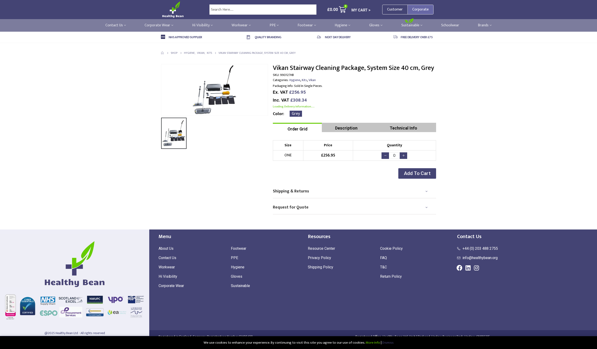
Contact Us (114, 25)
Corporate (420, 9)
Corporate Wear (158, 25)
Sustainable (410, 25)
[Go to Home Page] (162, 53)
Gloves (374, 25)
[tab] (297, 127)
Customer (395, 9)
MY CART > (361, 10)
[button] (417, 173)
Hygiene (341, 25)
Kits (304, 80)
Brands (483, 25)
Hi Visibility (201, 25)
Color (278, 113)
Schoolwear (450, 25)
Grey (296, 114)
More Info (373, 343)
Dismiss (388, 343)
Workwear (240, 25)
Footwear (306, 25)
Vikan (312, 80)
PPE (273, 25)
